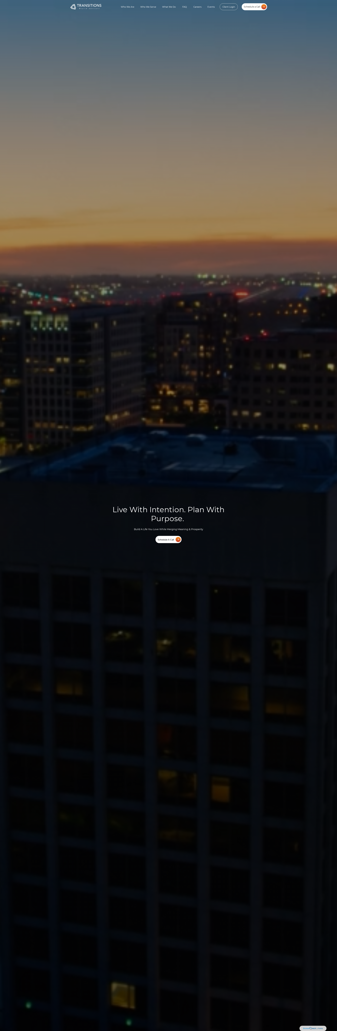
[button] (127, 6)
